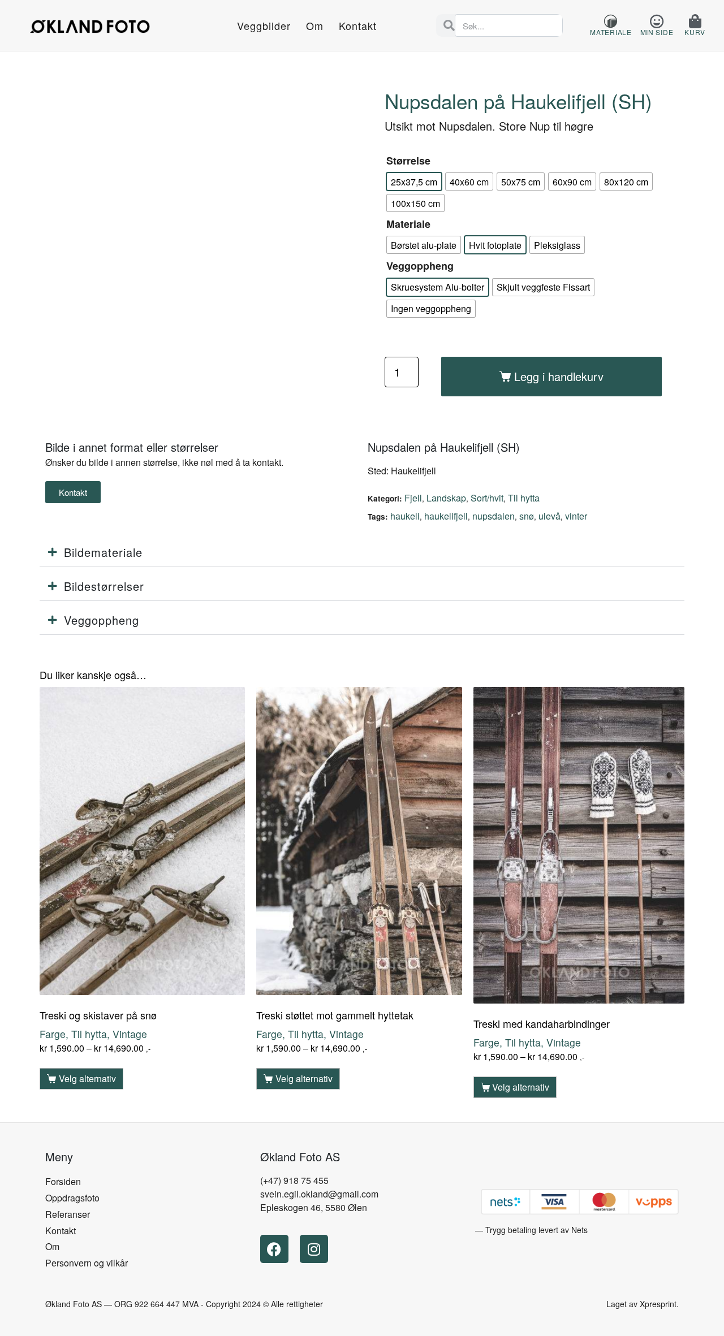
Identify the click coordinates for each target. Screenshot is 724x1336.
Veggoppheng (420, 265)
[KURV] (695, 21)
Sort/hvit (487, 497)
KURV (694, 32)
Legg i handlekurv (559, 376)
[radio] (414, 181)
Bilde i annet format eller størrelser (131, 447)
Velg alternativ (87, 1078)
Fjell (413, 497)
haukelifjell (446, 515)
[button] (362, 552)
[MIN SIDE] (656, 21)
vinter (576, 515)
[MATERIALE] (611, 21)
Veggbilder (264, 25)
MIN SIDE (657, 32)
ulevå (549, 515)
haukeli (405, 515)
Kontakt (358, 25)
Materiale (408, 224)
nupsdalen (493, 515)
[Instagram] (314, 1249)
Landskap (446, 497)
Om (315, 25)
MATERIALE (610, 32)
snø (526, 515)
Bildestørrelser (104, 586)
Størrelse (408, 160)
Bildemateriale (103, 552)
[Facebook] (274, 1249)
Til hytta (524, 497)
